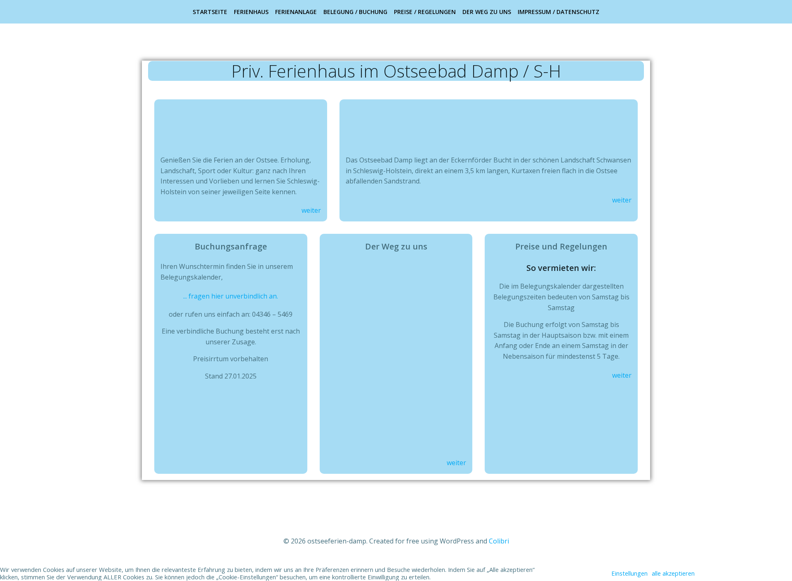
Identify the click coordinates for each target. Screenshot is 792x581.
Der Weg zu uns (486, 12)
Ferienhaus (251, 12)
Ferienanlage (296, 12)
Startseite (210, 12)
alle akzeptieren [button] (673, 573)
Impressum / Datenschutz (558, 12)
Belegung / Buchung (355, 12)
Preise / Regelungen (425, 12)
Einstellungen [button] (629, 573)
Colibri (499, 541)
